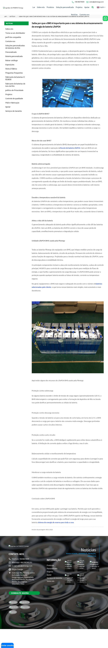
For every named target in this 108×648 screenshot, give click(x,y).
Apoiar (86, 7)
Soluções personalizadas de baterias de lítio (15, 46)
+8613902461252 (26, 562)
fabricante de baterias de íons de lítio (15, 84)
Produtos (50, 7)
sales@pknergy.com (96, 2)
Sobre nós (41, 7)
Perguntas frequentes (14, 73)
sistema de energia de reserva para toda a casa (56, 523)
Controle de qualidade (14, 98)
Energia (20, 569)
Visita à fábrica (11, 68)
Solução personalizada (65, 7)
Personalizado (11, 52)
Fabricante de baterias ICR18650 (15, 78)
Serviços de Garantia (13, 111)
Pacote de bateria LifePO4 (70, 148)
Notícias (74, 14)
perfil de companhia (13, 37)
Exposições (9, 64)
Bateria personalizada (14, 56)
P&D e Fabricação (12, 102)
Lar (33, 7)
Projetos (79, 7)
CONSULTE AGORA (20, 593)
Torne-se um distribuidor (15, 33)
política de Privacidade (14, 90)
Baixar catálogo (11, 60)
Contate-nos (84, 14)
